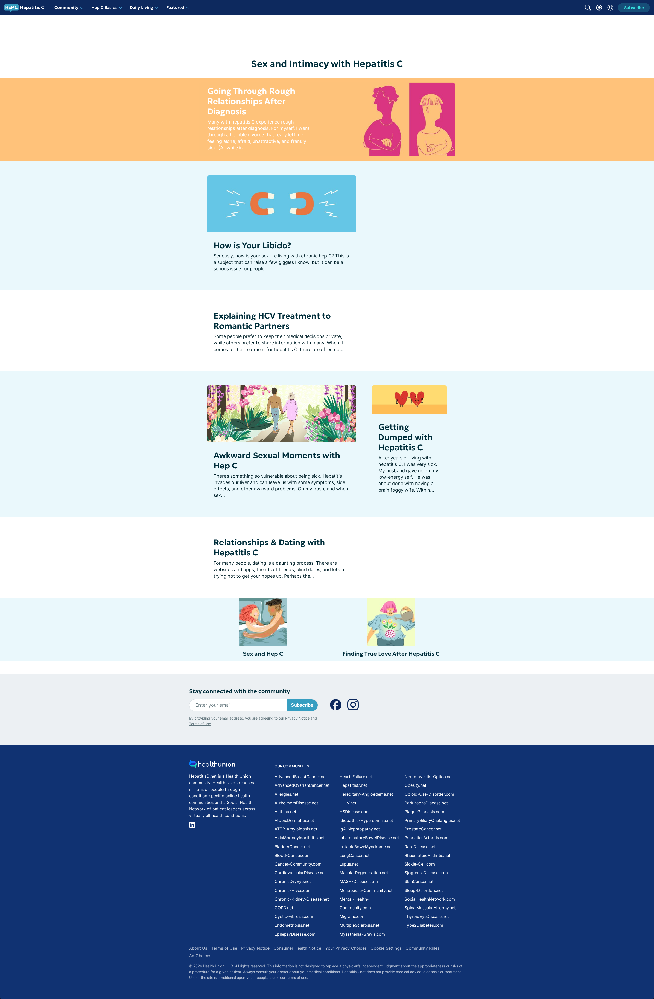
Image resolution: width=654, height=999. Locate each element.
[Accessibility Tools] (599, 7)
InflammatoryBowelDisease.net (369, 837)
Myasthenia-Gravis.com (362, 934)
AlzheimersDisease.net (296, 802)
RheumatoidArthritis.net (427, 855)
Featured (175, 7)
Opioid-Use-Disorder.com (429, 794)
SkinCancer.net (419, 881)
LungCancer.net (355, 855)
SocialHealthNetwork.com (430, 899)
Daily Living (141, 7)
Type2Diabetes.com (424, 925)
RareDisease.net (420, 846)
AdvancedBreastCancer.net (301, 776)
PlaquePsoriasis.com (424, 811)
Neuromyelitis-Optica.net (429, 776)
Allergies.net (286, 794)
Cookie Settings (386, 948)
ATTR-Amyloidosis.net (296, 829)
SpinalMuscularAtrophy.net (430, 907)
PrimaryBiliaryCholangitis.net (432, 820)
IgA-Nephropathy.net (360, 829)
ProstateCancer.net (423, 829)
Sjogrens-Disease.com (426, 872)
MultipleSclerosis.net (359, 925)
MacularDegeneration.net (364, 872)
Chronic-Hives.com (293, 890)
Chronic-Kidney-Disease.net (302, 899)
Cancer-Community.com (298, 864)
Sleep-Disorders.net (424, 890)
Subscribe (302, 705)
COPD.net (284, 907)
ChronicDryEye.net (293, 881)
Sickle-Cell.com (420, 864)
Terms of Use (200, 724)
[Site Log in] (610, 7)
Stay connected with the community (239, 691)
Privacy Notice (297, 718)
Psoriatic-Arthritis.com (426, 837)
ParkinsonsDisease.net (426, 802)
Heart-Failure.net (356, 776)
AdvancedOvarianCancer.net (302, 785)
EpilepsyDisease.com (295, 934)
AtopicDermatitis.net (294, 820)
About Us (198, 948)
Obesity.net (415, 785)
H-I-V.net (348, 802)
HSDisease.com (355, 811)
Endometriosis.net (292, 925)
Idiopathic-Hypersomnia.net (366, 820)
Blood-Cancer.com (293, 855)
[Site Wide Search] (587, 7)
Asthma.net (285, 811)
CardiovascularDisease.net (300, 872)
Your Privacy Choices (346, 948)
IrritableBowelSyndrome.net (366, 846)
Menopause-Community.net (366, 890)
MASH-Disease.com (359, 881)
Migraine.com (353, 916)
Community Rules (422, 948)
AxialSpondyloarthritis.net (300, 837)
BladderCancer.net (292, 846)
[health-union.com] (212, 765)
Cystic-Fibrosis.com (294, 916)
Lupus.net (349, 864)
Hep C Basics (104, 7)
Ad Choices (200, 955)
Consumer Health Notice (297, 948)
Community (66, 7)
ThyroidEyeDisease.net (427, 916)
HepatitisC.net (353, 785)
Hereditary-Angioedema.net (366, 794)
